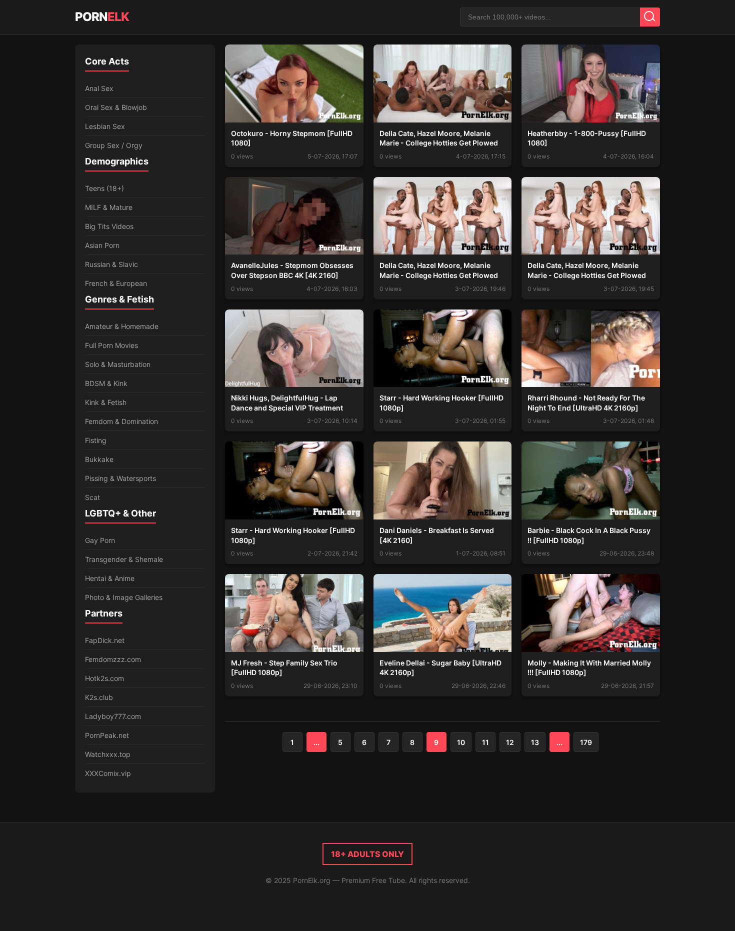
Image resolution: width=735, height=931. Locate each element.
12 (510, 742)
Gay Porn (100, 540)
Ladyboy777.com (113, 716)
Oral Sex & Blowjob (116, 107)
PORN (102, 17)
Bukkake (99, 459)
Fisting (95, 440)
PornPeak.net (107, 735)
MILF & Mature (108, 207)
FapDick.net (104, 640)
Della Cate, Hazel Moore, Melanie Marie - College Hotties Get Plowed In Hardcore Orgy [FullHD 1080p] (439, 143)
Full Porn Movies (111, 345)
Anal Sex (99, 88)
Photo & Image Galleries (123, 597)
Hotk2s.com (104, 678)
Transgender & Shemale (124, 559)
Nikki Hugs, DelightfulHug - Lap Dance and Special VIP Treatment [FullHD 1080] (287, 408)
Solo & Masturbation (117, 364)
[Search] (650, 17)
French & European (116, 283)
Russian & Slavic (111, 264)
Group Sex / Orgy (113, 145)
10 (461, 742)
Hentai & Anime (109, 578)
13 (535, 742)
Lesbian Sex (105, 126)
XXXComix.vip (108, 773)
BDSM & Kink (106, 383)
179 (586, 742)
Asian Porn (102, 245)
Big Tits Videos (109, 226)
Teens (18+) (104, 188)
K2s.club (99, 697)
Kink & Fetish (105, 402)
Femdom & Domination (121, 421)
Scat (92, 497)
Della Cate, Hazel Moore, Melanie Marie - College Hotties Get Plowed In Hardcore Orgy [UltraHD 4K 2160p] (591, 275)
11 (485, 742)
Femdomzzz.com (113, 659)
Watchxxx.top (107, 754)
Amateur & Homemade (121, 326)
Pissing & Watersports (120, 478)
